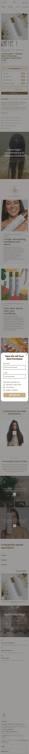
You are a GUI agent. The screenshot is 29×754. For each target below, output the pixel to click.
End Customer (10, 387)
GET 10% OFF (14, 395)
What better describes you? (11, 382)
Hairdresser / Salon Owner (13, 384)
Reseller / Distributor (12, 390)
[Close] (26, 354)
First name (6, 363)
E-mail (5, 373)
